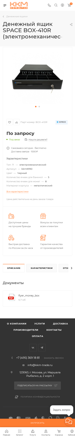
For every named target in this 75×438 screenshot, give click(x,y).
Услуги (39, 323)
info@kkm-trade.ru (40, 365)
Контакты (54, 329)
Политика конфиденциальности (40, 397)
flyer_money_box (28, 295)
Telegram (42, 347)
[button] (36, 106)
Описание (13, 268)
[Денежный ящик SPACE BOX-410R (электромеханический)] (37, 78)
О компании (16, 323)
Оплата (37, 336)
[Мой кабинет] (62, 5)
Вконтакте (33, 347)
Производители (25, 329)
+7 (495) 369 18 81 (28, 357)
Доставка (60, 323)
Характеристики (41, 268)
